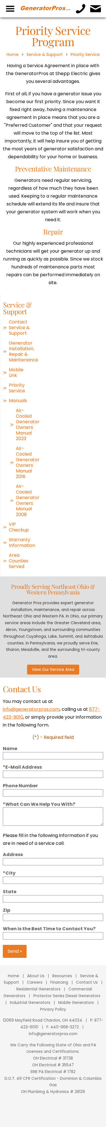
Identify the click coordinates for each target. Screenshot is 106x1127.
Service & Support (45, 54)
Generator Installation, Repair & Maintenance (21, 351)
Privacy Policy (53, 1009)
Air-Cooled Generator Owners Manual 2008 (24, 500)
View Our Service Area (53, 669)
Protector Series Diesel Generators (66, 996)
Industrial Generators (30, 1002)
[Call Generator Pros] (81, 8)
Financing (59, 982)
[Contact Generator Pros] (96, 8)
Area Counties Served (18, 561)
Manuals (18, 401)
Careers (34, 982)
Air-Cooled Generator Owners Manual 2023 (24, 425)
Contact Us (87, 982)
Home (13, 54)
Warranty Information (21, 542)
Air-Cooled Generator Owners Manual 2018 (24, 462)
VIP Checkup (19, 527)
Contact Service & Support (19, 327)
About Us (35, 976)
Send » (15, 951)
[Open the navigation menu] (10, 8)
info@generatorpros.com (31, 709)
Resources (62, 976)
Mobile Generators (76, 1002)
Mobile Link (16, 372)
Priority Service (85, 54)
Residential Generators (38, 989)
